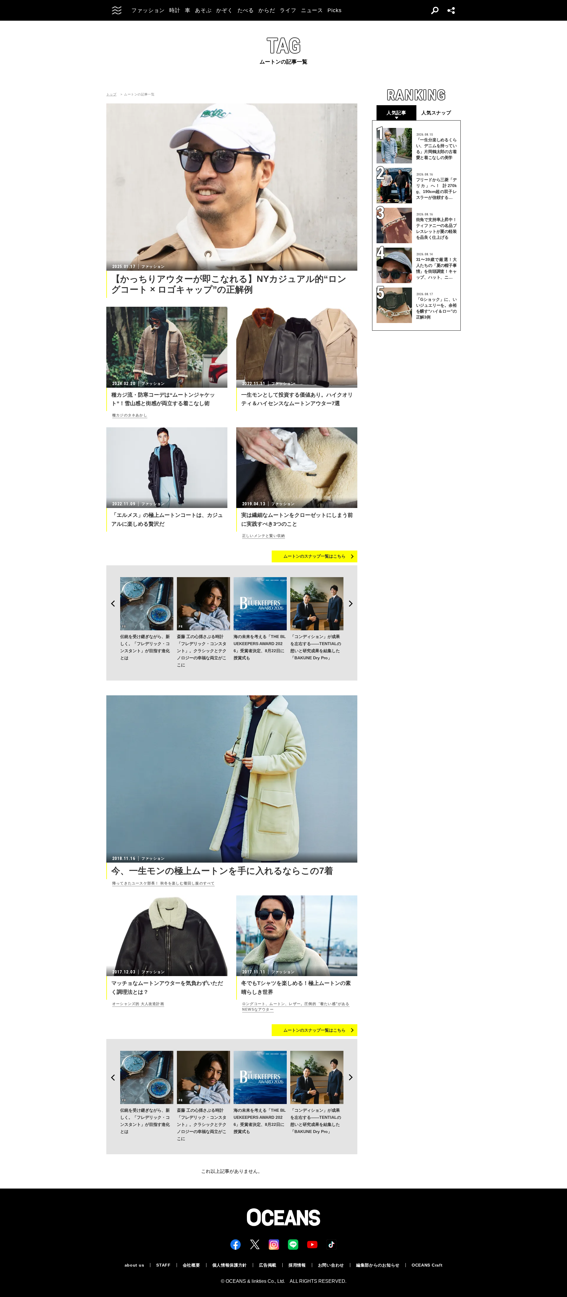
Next (352, 603)
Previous (111, 603)
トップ (111, 94)
